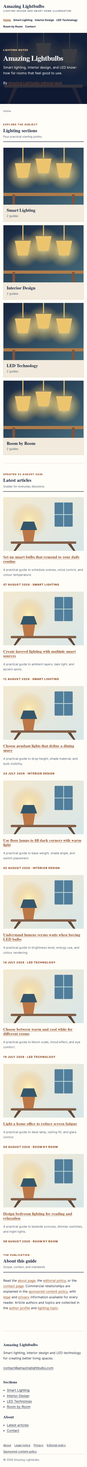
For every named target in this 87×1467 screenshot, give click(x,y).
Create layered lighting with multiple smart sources (39, 654)
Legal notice (22, 1445)
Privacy (39, 1445)
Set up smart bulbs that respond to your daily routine (41, 559)
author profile (19, 1308)
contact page (13, 1286)
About (7, 1445)
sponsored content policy (48, 1291)
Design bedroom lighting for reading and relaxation (37, 1216)
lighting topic (48, 1308)
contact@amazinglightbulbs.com (28, 1368)
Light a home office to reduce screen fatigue (40, 1123)
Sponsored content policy (20, 1451)
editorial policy (54, 1280)
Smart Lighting (22, 20)
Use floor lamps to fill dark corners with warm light (42, 842)
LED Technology (66, 20)
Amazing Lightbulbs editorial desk (35, 83)
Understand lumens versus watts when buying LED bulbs (41, 937)
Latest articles (18, 1425)
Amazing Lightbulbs (37, 8)
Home (7, 20)
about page (26, 1280)
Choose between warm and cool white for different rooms (38, 1031)
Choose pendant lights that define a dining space (38, 748)
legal (7, 1297)
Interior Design (44, 20)
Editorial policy (56, 1445)
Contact (30, 26)
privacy (24, 1297)
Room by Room (13, 26)
